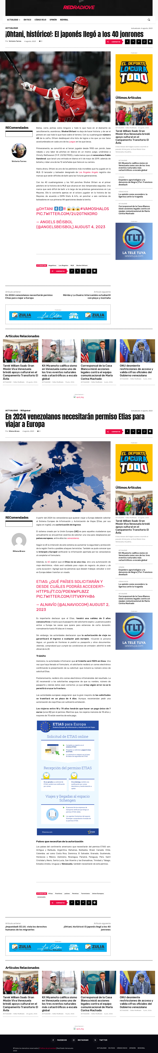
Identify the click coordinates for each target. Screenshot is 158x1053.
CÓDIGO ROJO (123, 192)
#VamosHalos (94, 208)
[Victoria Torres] (19, 150)
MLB (72, 265)
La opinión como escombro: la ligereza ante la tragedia (133, 195)
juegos (72, 142)
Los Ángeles (63, 265)
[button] (149, 19)
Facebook (62, 1040)
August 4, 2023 (90, 226)
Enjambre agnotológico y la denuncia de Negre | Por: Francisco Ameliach (135, 182)
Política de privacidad (48, 1048)
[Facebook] (127, 41)
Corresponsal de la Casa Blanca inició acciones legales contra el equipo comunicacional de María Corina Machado (134, 210)
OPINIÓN (121, 177)
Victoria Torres (15, 41)
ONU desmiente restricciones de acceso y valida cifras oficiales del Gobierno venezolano (136, 370)
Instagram (83, 1040)
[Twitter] (133, 41)
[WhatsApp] (144, 41)
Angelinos (52, 265)
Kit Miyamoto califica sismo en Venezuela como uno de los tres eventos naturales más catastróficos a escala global (134, 166)
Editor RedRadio (131, 128)
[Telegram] (150, 41)
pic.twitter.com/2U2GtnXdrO (66, 213)
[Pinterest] (138, 41)
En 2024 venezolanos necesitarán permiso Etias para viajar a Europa (29, 296)
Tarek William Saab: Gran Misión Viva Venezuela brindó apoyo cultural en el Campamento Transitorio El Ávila (133, 137)
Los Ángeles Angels (88, 172)
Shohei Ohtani (82, 265)
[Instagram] (73, 1040)
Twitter (103, 1040)
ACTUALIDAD (11, 28)
